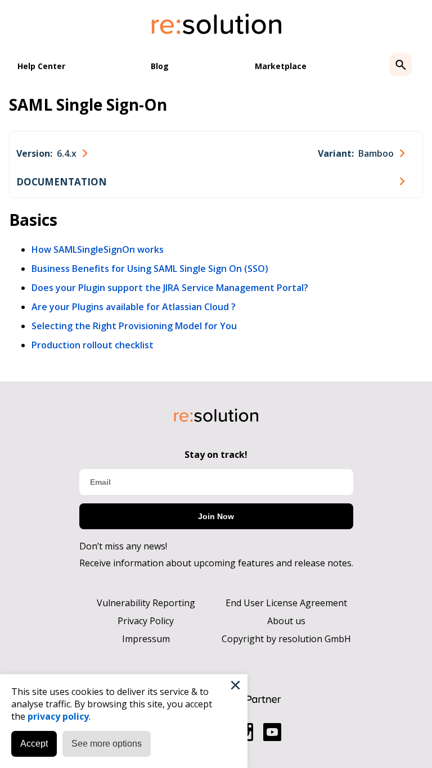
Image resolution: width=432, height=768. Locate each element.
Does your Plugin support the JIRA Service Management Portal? (170, 287)
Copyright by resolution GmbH (286, 639)
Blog (160, 66)
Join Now (216, 516)
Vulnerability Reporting (146, 603)
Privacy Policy (146, 621)
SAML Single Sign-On (88, 104)
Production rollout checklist (93, 345)
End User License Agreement (286, 603)
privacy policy (58, 716)
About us (286, 621)
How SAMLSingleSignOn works (98, 249)
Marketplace (281, 66)
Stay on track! (216, 454)
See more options (106, 743)
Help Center (41, 66)
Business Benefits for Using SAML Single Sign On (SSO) (150, 268)
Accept (34, 743)
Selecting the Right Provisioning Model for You (134, 326)
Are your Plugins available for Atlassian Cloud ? (134, 307)
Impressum (146, 639)
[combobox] (51, 153)
